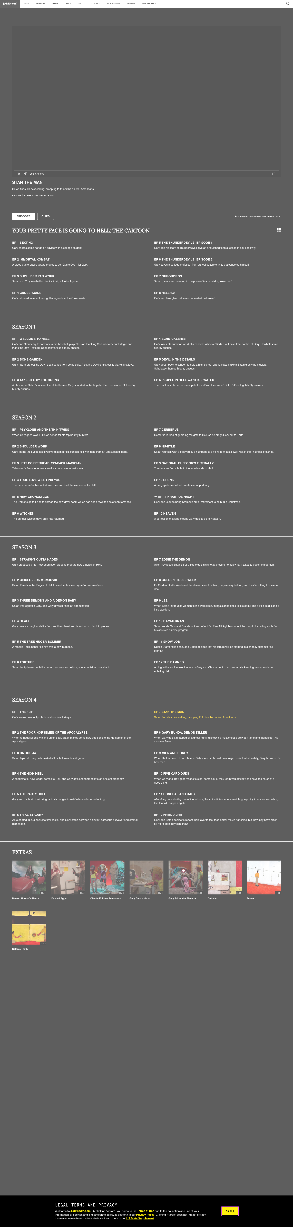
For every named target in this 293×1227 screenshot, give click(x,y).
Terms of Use (145, 1211)
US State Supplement (140, 1218)
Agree (230, 1211)
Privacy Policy (145, 1214)
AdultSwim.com (80, 1211)
